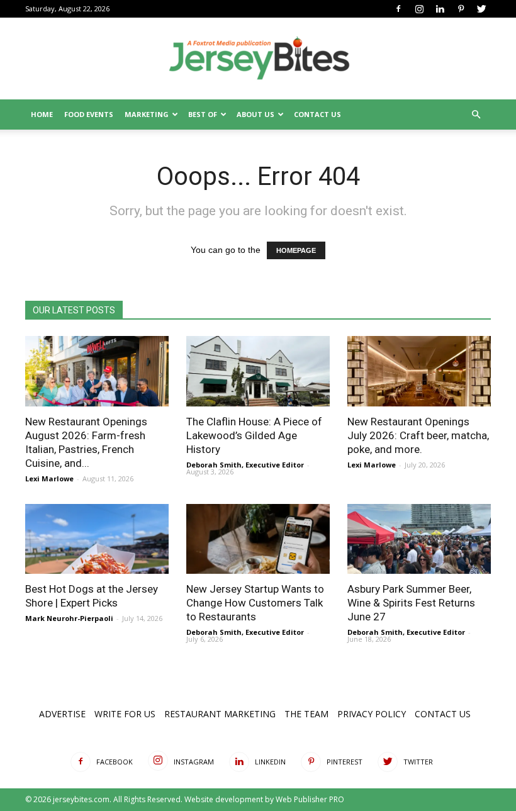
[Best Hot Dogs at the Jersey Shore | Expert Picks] (97, 539)
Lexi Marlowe (49, 478)
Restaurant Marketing (220, 714)
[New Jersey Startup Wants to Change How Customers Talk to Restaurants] (258, 539)
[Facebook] (398, 9)
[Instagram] (419, 9)
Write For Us (124, 714)
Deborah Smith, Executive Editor (245, 464)
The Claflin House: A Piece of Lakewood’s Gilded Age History (254, 435)
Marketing (147, 114)
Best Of (202, 114)
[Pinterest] (460, 9)
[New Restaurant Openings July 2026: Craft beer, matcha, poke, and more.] (419, 371)
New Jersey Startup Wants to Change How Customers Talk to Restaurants (255, 603)
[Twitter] (481, 9)
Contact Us (317, 114)
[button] (476, 115)
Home (42, 114)
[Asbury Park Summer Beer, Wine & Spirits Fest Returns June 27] (419, 539)
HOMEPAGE (296, 250)
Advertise (62, 714)
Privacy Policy (371, 714)
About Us (255, 114)
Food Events (88, 114)
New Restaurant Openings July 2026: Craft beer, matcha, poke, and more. (418, 435)
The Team (306, 714)
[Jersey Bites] (258, 59)
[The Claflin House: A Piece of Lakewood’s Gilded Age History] (258, 371)
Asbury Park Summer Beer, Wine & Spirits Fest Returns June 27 (411, 603)
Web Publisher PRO (310, 799)
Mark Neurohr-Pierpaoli (69, 618)
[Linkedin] (439, 9)
